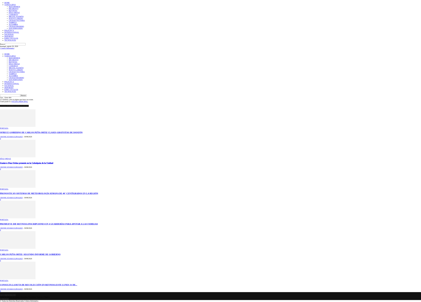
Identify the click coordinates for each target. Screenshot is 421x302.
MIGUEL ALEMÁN (16, 16)
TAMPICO (13, 22)
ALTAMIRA (13, 24)
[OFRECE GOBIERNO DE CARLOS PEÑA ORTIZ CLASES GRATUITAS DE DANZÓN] (18, 126)
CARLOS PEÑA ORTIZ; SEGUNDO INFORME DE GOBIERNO (30, 254)
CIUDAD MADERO (16, 26)
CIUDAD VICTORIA (17, 20)
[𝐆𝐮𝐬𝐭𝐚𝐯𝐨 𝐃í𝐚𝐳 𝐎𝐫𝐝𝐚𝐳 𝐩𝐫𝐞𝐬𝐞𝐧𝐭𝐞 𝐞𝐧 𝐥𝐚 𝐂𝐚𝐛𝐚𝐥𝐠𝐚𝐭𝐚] (18, 157)
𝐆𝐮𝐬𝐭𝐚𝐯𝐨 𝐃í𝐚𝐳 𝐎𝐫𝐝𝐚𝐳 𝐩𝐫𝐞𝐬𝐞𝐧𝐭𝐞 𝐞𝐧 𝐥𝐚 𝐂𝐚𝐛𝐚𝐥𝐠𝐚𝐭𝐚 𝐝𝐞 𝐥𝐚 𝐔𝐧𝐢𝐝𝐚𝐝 (26, 163)
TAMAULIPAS (10, 5)
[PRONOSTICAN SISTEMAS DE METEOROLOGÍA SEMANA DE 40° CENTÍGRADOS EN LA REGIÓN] (18, 187)
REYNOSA (13, 11)
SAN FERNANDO (16, 28)
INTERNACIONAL (11, 32)
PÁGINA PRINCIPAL (20, 101)
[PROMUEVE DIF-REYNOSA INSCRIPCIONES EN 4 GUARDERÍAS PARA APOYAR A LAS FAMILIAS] (18, 218)
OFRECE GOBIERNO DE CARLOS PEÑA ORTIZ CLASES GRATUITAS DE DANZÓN (41, 132)
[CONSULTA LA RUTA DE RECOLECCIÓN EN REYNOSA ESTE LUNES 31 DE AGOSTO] (18, 279)
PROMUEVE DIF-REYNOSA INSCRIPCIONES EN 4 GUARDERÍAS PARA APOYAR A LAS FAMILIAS (49, 224)
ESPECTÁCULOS (11, 38)
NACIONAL (9, 34)
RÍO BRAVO (13, 9)
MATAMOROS (14, 7)
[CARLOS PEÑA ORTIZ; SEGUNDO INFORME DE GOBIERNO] (18, 248)
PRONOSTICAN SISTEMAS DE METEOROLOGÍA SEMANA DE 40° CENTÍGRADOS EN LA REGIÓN (49, 193)
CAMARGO (13, 14)
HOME (7, 3)
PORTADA (4, 128)
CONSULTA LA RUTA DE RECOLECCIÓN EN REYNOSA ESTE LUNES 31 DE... (38, 285)
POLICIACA (9, 30)
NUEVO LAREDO (16, 18)
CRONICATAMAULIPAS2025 (11, 137)
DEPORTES (8, 36)
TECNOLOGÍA (10, 40)
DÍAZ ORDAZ (14, 13)
